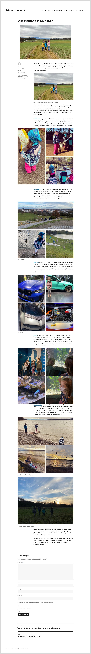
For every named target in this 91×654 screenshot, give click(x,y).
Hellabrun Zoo (37, 118)
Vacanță (26, 76)
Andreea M (20, 66)
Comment (21, 562)
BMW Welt (36, 262)
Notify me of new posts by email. (25, 611)
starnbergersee (21, 76)
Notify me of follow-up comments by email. (27, 607)
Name (19, 582)
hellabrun (20, 73)
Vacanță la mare (58, 10)
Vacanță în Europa (80, 10)
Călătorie (19, 70)
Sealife (35, 335)
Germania (22, 72)
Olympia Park (37, 189)
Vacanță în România (47, 10)
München (24, 73)
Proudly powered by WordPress (22, 648)
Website (20, 595)
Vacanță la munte (69, 10)
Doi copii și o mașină (15, 10)
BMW (19, 72)
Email (20, 589)
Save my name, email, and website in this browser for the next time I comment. (36, 602)
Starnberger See (38, 404)
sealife (25, 75)
